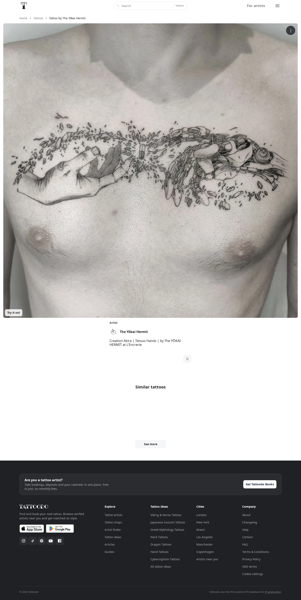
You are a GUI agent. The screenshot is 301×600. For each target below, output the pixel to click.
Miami (200, 530)
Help (245, 530)
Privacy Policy (251, 559)
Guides (109, 552)
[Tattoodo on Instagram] (23, 541)
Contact (247, 537)
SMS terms (249, 566)
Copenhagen (205, 552)
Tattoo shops (113, 522)
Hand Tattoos (159, 552)
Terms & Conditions (255, 552)
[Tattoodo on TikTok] (32, 541)
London (201, 515)
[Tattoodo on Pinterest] (41, 541)
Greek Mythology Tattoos (167, 530)
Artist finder (113, 530)
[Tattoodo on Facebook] (59, 541)
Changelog (249, 522)
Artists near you (207, 559)
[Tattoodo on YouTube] (50, 541)
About (246, 515)
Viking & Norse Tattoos (165, 515)
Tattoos (179, 5)
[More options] (290, 30)
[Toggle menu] (277, 5)
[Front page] (23, 5)
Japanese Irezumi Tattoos (167, 522)
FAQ (245, 544)
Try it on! (13, 313)
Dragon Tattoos (160, 544)
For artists (256, 5)
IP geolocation (273, 592)
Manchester (204, 544)
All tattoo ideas (160, 566)
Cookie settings (252, 574)
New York (202, 522)
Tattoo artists (113, 515)
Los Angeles (204, 537)
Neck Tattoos (159, 537)
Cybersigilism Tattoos (165, 559)
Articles (110, 544)
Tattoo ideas (113, 537)
